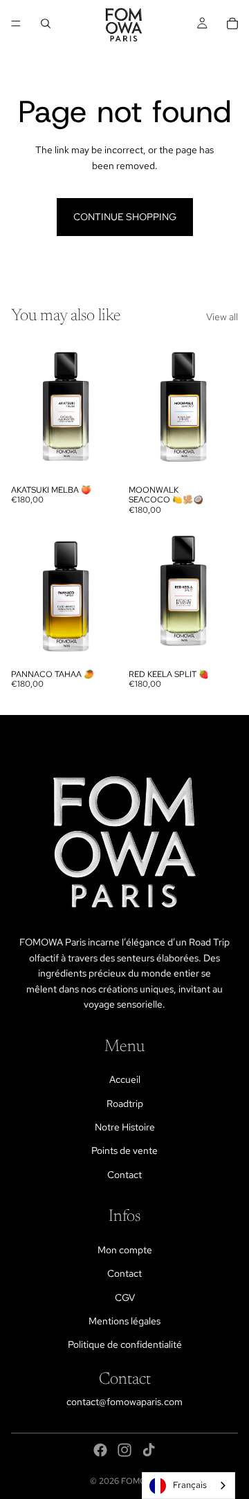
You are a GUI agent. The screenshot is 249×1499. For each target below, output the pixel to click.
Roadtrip (125, 1103)
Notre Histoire (125, 1127)
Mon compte (125, 1250)
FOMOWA (140, 1481)
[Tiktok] (148, 1450)
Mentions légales (124, 1321)
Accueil (124, 1079)
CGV (125, 1297)
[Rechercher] (45, 23)
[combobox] (188, 1485)
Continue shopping (124, 216)
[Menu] (16, 23)
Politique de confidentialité (125, 1344)
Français (190, 1485)
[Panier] (232, 23)
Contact (124, 1174)
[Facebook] (100, 1450)
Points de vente (124, 1150)
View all (222, 317)
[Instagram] (124, 1450)
